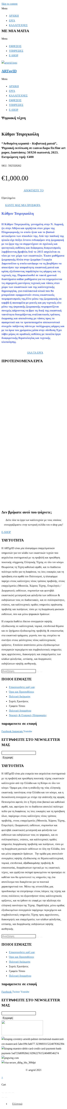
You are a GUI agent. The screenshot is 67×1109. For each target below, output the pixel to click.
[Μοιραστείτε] (9, 1092)
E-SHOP (13, 55)
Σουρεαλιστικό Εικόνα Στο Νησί (34, 400)
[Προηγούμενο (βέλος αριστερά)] (2, 1097)
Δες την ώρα (23, 444)
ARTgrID (9, 71)
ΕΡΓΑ (12, 20)
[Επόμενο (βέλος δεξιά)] (6, 1097)
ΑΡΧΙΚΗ (14, 15)
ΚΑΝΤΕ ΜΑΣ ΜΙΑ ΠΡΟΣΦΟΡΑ (22, 205)
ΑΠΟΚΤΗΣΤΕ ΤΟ (34, 190)
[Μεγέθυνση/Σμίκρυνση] (2, 1092)
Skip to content (9, 3)
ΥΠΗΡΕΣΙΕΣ (16, 50)
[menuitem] (15, 1103)
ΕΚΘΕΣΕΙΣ (15, 46)
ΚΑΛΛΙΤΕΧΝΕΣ (18, 25)
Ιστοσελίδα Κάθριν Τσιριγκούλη (30, 395)
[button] (33, 8)
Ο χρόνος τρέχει (25, 488)
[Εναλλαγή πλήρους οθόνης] (6, 1092)
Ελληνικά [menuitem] (17, 1103)
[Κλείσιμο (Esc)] (13, 1092)
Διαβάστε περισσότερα (28, 416)
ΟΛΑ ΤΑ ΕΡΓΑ (35, 352)
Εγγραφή (8, 757)
